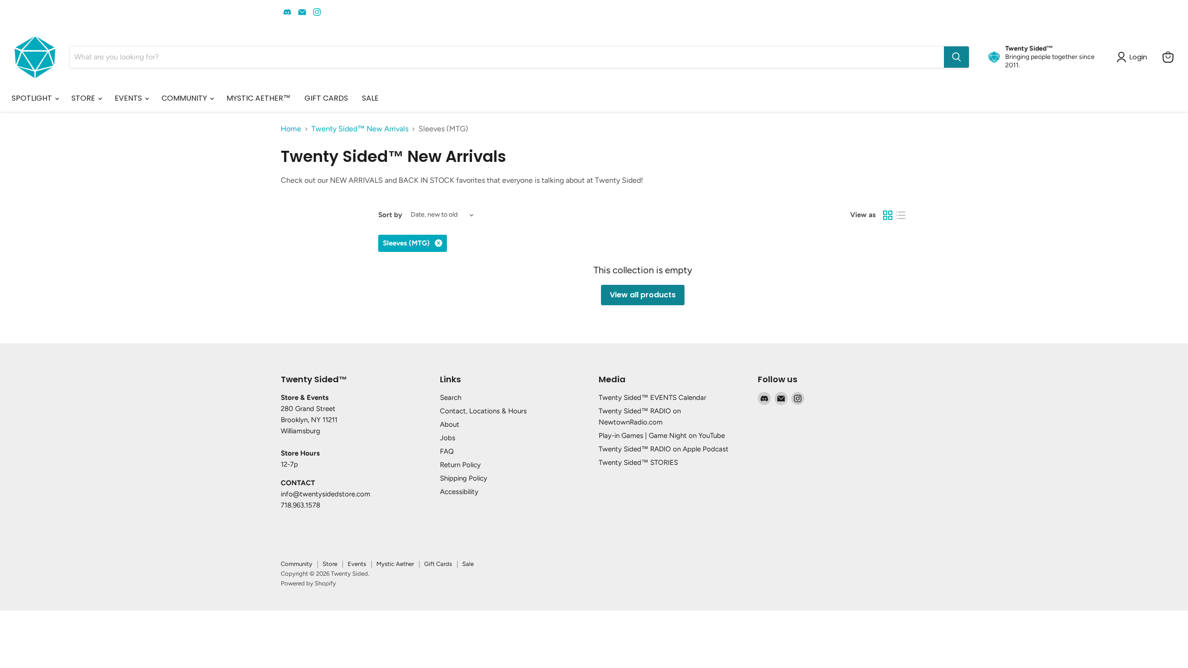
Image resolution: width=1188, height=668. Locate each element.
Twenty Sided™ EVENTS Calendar (652, 397)
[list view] (900, 215)
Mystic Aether (395, 563)
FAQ (447, 451)
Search (450, 397)
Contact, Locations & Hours (483, 411)
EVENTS (129, 98)
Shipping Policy (463, 478)
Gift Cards (438, 563)
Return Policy (460, 465)
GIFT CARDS (326, 98)
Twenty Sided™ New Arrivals (359, 129)
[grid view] (887, 215)
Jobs (447, 438)
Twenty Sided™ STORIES (638, 462)
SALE (370, 98)
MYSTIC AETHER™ (258, 98)
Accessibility (459, 492)
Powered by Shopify (308, 583)
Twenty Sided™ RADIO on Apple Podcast (664, 449)
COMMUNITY (185, 98)
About (449, 424)
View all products (643, 294)
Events (357, 563)
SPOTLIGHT (33, 98)
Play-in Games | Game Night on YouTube (662, 435)
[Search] (956, 57)
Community (296, 563)
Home (291, 129)
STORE (84, 98)
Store (330, 563)
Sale (468, 563)
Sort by (390, 215)
